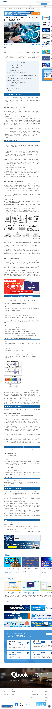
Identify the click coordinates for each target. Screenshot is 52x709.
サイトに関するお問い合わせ (14, 680)
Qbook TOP (5, 8)
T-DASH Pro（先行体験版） (33, 694)
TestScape (30, 697)
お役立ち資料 (41, 689)
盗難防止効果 (12, 85)
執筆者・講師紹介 (6, 694)
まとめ (9, 90)
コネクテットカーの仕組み (14, 67)
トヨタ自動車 (37, 238)
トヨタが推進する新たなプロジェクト (16, 69)
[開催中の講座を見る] (28, 643)
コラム (16, 6)
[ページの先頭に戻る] (49, 706)
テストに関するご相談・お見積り (31, 680)
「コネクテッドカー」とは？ (13, 64)
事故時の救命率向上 (13, 83)
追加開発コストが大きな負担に (14, 80)
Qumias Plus (31, 691)
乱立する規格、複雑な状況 (14, 70)
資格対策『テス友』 (14, 689)
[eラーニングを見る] (28, 653)
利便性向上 (12, 87)
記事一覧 (10, 8)
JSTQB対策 (12, 691)
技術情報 (30, 6)
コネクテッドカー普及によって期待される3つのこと (17, 82)
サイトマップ (47, 694)
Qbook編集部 (11, 46)
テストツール (31, 689)
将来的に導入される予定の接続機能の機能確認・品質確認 (20, 78)
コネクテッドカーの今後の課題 (14, 88)
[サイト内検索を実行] (49, 2)
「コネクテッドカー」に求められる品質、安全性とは (18, 72)
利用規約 (46, 697)
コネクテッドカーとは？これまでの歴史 (17, 65)
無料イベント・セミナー (23, 689)
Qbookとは (46, 691)
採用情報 (46, 700)
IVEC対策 (12, 694)
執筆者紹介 (44, 6)
